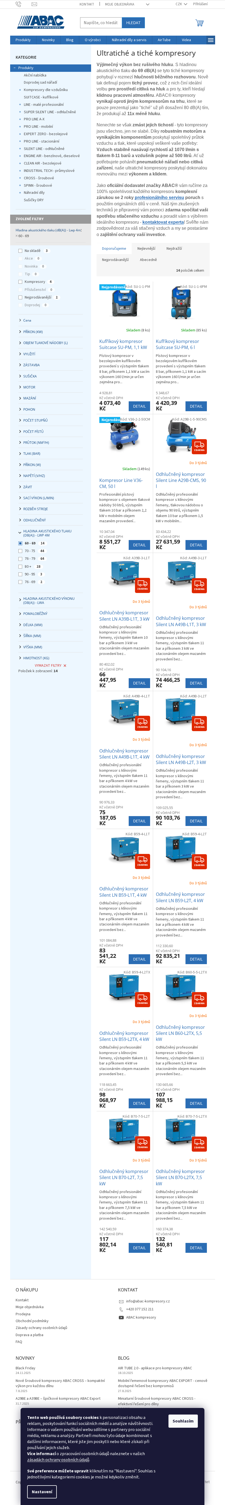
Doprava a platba (29, 1335)
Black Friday (25, 1368)
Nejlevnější (146, 248)
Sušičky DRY (34, 200)
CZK (179, 4)
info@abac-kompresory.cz (148, 1301)
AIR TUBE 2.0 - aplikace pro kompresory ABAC (155, 1368)
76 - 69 (33, 582)
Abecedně (148, 260)
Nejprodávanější (41, 297)
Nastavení (42, 1492)
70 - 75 (34, 551)
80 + (32, 566)
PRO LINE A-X (34, 119)
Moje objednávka (119, 4)
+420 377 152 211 (140, 1309)
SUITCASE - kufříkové (41, 97)
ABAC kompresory (141, 1317)
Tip (30, 274)
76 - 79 (34, 558)
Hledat (133, 22)
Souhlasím (183, 1421)
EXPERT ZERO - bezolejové (46, 134)
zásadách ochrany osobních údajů (58, 1460)
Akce (32, 258)
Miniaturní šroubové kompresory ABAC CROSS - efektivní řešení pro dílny (156, 1401)
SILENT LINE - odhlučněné (44, 149)
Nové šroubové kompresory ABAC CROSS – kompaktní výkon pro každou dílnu (60, 1383)
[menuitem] (23, 40)
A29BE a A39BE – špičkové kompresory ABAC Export (58, 1398)
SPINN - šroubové (38, 185)
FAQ (19, 1342)
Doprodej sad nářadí (40, 82)
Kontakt (87, 4)
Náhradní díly (34, 192)
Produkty (25, 68)
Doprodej (35, 305)
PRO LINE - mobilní (38, 126)
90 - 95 (33, 574)
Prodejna (23, 1314)
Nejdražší (174, 248)
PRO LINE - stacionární (41, 141)
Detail (139, 406)
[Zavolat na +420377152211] (24, 4)
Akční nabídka (35, 75)
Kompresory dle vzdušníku (46, 90)
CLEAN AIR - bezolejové (42, 163)
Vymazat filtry (48, 665)
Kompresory (38, 282)
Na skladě (36, 251)
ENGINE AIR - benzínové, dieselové (52, 156)
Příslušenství (38, 290)
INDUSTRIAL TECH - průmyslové (49, 171)
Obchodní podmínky (32, 1321)
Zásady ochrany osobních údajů (41, 1328)
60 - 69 (23, 236)
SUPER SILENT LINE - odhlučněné (50, 112)
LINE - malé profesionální (44, 104)
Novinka (34, 266)
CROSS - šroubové (39, 178)
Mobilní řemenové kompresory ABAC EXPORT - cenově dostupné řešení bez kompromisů (162, 1383)
